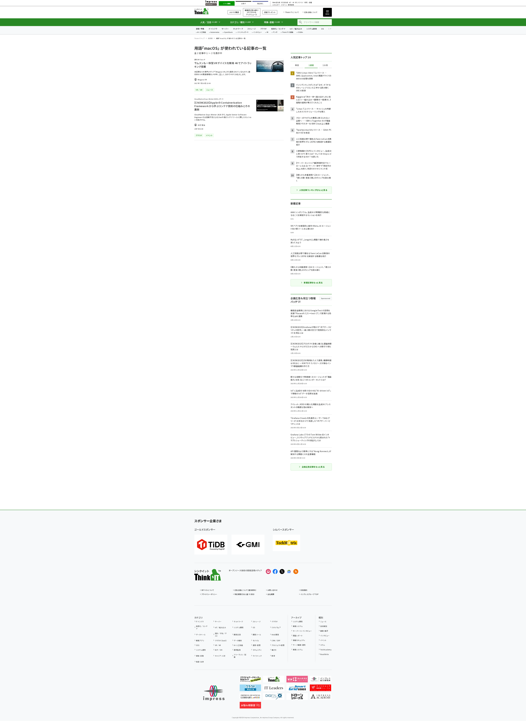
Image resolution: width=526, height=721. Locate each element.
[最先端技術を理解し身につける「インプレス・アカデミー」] (320, 697)
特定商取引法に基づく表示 (244, 594)
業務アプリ (200, 640)
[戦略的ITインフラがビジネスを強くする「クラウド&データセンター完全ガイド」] (250, 680)
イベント (323, 640)
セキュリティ (257, 650)
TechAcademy (325, 649)
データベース (201, 634)
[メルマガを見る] (268, 571)
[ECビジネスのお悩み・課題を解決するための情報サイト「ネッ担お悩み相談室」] (250, 706)
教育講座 (291, 5)
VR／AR (218, 645)
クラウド (263, 28)
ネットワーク (238, 28)
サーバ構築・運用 (299, 645)
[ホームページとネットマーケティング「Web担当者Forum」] (297, 680)
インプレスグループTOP (309, 594)
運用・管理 (256, 645)
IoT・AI (291, 2)
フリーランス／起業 (240, 655)
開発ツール (257, 634)
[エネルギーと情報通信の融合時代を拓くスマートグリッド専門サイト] (297, 689)
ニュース (323, 621)
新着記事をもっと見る (313, 282)
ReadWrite (324, 654)
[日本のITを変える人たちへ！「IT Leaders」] (273, 689)
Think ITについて (292, 12)
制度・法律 (200, 662)
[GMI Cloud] (247, 545)
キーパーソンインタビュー (302, 631)
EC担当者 (284, 2)
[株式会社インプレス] (214, 693)
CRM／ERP (276, 640)
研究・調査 (308, 2)
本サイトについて (207, 590)
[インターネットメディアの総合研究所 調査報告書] (320, 680)
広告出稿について (310, 12)
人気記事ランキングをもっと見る (313, 190)
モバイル (256, 640)
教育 (273, 656)
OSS (197, 645)
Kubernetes (215, 32)
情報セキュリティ (299, 640)
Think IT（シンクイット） (207, 11)
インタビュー (257, 32)
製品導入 (260, 3)
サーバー (225, 28)
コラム (322, 645)
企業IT (243, 3)
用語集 (210, 38)
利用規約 (303, 590)
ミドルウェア (276, 627)
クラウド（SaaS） (221, 640)
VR (267, 32)
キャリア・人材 (220, 656)
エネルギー (276, 5)
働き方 (274, 650)
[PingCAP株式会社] (210, 545)
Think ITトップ (199, 38)
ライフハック (257, 656)
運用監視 (237, 650)
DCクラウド (299, 2)
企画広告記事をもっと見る (313, 466)
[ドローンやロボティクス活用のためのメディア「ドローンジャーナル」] (297, 697)
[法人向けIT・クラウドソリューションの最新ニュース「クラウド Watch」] (250, 689)
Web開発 (275, 634)
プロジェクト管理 (278, 645)
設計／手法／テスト (221, 634)
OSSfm (300, 32)
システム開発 (311, 28)
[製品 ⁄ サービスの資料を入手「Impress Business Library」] (250, 697)
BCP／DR (218, 650)
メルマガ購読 (234, 12)
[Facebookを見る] (275, 571)
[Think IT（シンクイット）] (207, 578)
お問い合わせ (272, 590)
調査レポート (298, 635)
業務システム (298, 626)
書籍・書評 (324, 631)
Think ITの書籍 (287, 32)
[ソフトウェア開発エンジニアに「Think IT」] (273, 680)
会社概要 (270, 594)
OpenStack (228, 32)
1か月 (325, 65)
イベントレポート (243, 32)
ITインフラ (213, 28)
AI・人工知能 (201, 32)
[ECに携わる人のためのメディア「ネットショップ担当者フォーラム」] (320, 689)
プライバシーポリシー (209, 594)
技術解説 (323, 626)
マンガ (275, 32)
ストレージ (251, 28)
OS (322, 28)
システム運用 (201, 650)
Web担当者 (276, 2)
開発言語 (237, 634)
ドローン (284, 5)
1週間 (311, 65)
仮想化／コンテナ (278, 28)
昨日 (297, 65)
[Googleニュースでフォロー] (288, 571)
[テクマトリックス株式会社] (286, 543)
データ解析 (238, 640)
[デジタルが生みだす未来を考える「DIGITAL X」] (273, 697)
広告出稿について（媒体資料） (245, 590)
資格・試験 (200, 656)
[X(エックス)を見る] (282, 571)
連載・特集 (200, 28)
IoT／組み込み (296, 28)
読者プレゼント (269, 12)
